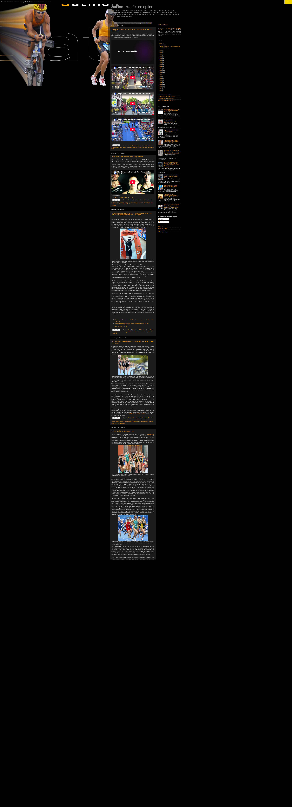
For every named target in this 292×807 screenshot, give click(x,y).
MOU (128, 742)
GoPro (119, 652)
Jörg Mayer (131, 731)
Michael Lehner (157, 637)
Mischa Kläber (175, 751)
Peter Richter (143, 639)
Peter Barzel (121, 759)
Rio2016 (113, 616)
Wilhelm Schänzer (166, 669)
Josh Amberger (120, 729)
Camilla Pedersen (119, 646)
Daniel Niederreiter (153, 695)
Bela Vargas (121, 680)
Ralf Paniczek (147, 762)
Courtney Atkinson (131, 647)
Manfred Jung (160, 742)
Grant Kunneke (128, 713)
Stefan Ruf (119, 774)
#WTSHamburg (141, 670)
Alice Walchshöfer (149, 630)
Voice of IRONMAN (149, 785)
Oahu (174, 755)
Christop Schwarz (161, 690)
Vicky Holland (149, 629)
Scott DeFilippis (175, 768)
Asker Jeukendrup (122, 632)
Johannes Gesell (175, 726)
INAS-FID (177, 718)
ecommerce (178, 791)
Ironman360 (117, 722)
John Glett (122, 728)
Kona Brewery (173, 735)
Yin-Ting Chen (131, 791)
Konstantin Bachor (135, 657)
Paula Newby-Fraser (172, 606)
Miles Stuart (164, 751)
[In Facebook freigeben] (117, 145)
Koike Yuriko (168, 735)
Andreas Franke (114, 676)
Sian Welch (146, 771)
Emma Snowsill (119, 421)
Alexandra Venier (143, 673)
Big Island (152, 604)
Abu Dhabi (131, 672)
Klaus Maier (126, 735)
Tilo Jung (150, 779)
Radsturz (179, 761)
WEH (174, 640)
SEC (152, 766)
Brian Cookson (157, 683)
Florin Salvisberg (151, 706)
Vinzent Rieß (125, 785)
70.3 (137, 607)
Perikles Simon (137, 639)
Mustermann (121, 575)
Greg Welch (178, 601)
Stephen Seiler (144, 774)
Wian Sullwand (156, 669)
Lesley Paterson (159, 624)
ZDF (141, 620)
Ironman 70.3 (142, 593)
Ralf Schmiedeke (151, 663)
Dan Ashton (124, 695)
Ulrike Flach (129, 784)
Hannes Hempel (141, 623)
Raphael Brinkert (171, 762)
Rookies (176, 765)
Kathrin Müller (175, 732)
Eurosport (128, 705)
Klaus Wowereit (151, 735)
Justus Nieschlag (173, 617)
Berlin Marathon (156, 680)
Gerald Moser (113, 712)
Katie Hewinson (117, 733)
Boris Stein (167, 645)
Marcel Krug (172, 624)
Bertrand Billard (122, 682)
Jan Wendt (123, 655)
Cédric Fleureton (159, 693)
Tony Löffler (147, 781)
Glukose (161, 712)
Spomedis (123, 772)
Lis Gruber (148, 739)
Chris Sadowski (125, 690)
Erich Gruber (147, 703)
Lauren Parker (150, 738)
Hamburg (137, 573)
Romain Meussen (171, 765)
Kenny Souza (152, 733)
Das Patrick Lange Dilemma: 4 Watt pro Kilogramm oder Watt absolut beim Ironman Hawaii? (171, 206)
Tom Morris (125, 781)
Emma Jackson (115, 147)
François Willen (117, 709)
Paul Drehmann (161, 758)
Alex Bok (161, 642)
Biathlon (147, 645)
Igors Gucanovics (177, 719)
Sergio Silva (178, 769)
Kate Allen (126, 624)
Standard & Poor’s (139, 772)
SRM (160, 766)
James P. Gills (135, 723)
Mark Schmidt (178, 624)
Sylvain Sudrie (171, 775)
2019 (160, 58)
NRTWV (170, 752)
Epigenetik (134, 703)
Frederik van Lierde (126, 614)
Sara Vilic (129, 768)
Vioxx (136, 785)
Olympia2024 (140, 756)
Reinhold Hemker (127, 627)
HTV (156, 607)
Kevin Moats (167, 733)
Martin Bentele (127, 619)
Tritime (160, 667)
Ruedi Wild (119, 766)
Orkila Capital (137, 662)
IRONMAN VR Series (127, 719)
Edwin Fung (134, 702)
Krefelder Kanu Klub (126, 736)
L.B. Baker (164, 736)
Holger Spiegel (170, 652)
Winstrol (179, 788)
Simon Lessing (167, 627)
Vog (144, 604)
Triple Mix (150, 782)
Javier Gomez (130, 612)
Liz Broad (173, 739)
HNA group (122, 715)
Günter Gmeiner (174, 713)
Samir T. (157, 665)
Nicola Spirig (153, 606)
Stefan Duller (161, 772)
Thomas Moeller (178, 778)
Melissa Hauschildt (158, 614)
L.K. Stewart (168, 736)
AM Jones (176, 670)
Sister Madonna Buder (162, 771)
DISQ (112, 695)
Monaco (112, 752)
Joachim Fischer (128, 726)
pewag (132, 792)
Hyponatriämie (164, 718)
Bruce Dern (121, 685)
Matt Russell (121, 746)
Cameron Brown (168, 616)
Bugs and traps (127, 601)
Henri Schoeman (151, 652)
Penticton (167, 612)
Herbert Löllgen (165, 716)
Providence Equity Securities (142, 761)
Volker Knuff (155, 785)
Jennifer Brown (133, 725)
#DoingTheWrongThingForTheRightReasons (123, 670)
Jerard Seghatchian (152, 725)
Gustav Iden (162, 713)
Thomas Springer (147, 640)
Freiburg (147, 650)
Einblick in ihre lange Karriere (136, 413)
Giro (117, 652)
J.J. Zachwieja (139, 722)
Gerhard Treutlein (174, 650)
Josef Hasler (172, 728)
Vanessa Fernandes (139, 575)
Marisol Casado (172, 597)
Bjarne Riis (151, 682)
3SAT (149, 670)
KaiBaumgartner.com (163, 231)
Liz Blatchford (178, 657)
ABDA (161, 670)
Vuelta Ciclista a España (136, 669)
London (142, 421)
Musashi (155, 752)
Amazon (131, 675)
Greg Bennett (137, 713)
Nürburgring (159, 755)
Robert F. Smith (114, 765)
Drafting (113, 600)
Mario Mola (175, 659)
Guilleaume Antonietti (156, 713)
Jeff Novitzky (140, 655)
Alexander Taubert (118, 673)
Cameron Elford (131, 686)
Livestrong (178, 609)
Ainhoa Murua (174, 672)
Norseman (132, 662)
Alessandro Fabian (155, 642)
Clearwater (113, 633)
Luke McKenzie (123, 637)
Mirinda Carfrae (119, 600)
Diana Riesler (165, 633)
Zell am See (146, 791)
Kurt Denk (138, 600)
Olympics (158, 606)
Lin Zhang (132, 739)
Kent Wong (162, 733)
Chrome (119, 692)
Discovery (117, 700)
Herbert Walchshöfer (159, 652)
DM (154, 647)
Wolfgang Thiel (123, 642)
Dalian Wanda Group (165, 601)
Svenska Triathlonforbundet (148, 775)
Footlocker (161, 706)
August (162, 44)
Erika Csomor (156, 703)
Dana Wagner (140, 695)
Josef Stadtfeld (178, 728)
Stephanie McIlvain (138, 774)
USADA (121, 601)
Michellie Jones (152, 612)
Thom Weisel (128, 667)
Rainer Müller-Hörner (128, 762)
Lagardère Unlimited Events (119, 738)
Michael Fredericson (174, 749)
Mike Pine (154, 751)
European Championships (122, 705)
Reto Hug (163, 663)
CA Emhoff (165, 685)
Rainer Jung (161, 639)
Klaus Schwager (132, 735)
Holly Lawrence (177, 652)
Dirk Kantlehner (146, 649)
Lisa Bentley (152, 739)
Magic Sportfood (132, 742)
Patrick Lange (134, 597)
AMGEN (118, 672)
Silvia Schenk (155, 771)
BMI (153, 613)
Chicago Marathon (166, 689)
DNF (140, 609)
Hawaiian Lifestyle (133, 593)
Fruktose (160, 709)
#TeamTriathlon (134, 670)
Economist (123, 702)
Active (118, 630)
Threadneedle (141, 779)
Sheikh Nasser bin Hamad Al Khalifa (137, 771)
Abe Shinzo (127, 672)
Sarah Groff (114, 423)
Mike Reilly (145, 626)
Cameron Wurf (175, 616)
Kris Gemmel (142, 657)
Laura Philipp (172, 636)
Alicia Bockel (170, 673)
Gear (175, 594)
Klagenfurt (142, 624)
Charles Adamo (138, 646)
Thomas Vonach (128, 779)
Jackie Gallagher (170, 722)
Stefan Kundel (173, 772)
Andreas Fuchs (163, 630)
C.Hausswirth (160, 685)
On (161, 626)
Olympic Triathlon (148, 421)
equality (117, 792)
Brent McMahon (150, 632)
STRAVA (145, 665)
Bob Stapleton (163, 682)
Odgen (177, 755)
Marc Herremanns (136, 637)
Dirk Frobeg (171, 699)
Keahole (132, 606)
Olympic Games (152, 756)
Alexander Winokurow (126, 673)
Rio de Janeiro (114, 665)
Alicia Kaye (175, 673)
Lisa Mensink (162, 739)
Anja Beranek (161, 620)
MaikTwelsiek (142, 742)
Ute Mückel (144, 784)
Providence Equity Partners (163, 619)
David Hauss (114, 649)
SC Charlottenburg (140, 766)
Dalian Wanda (135, 603)
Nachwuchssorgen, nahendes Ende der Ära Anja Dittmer (171, 186)
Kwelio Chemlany (158, 736)
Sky (167, 771)
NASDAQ (166, 752)
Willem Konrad (141, 788)
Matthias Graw (157, 746)
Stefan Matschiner (154, 666)
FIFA (132, 634)
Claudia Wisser (160, 593)
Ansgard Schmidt (138, 643)
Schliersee (155, 768)
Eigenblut (143, 702)
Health (117, 716)
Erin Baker (168, 703)
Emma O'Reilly (178, 649)
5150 (144, 613)
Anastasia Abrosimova (140, 675)
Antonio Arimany (114, 632)
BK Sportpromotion (138, 679)
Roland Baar (155, 765)
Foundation (173, 706)
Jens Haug (146, 725)
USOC (164, 782)
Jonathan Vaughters (161, 728)
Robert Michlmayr (126, 765)
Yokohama (136, 791)
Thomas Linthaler (171, 778)
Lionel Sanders (155, 603)
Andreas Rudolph (127, 676)
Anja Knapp (178, 599)
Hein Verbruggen (148, 623)
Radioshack (175, 761)
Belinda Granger (114, 645)
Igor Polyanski (170, 719)
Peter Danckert (131, 759)
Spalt (112, 772)
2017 (160, 62)
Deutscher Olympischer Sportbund (123, 699)
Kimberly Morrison (167, 656)
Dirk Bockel (118, 599)
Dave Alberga (175, 695)
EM (177, 633)
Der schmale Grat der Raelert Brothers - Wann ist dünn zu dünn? (171, 176)
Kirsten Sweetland (142, 147)
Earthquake (171, 649)
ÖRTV (149, 792)
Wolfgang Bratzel (151, 789)
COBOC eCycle (173, 685)
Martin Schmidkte (145, 745)
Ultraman (133, 784)
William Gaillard (152, 788)
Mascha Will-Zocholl (168, 745)
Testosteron (140, 640)
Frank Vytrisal (159, 708)
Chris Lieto (147, 622)
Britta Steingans (175, 683)
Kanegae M (114, 732)
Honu (135, 718)
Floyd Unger (156, 706)
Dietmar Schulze (152, 699)
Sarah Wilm (146, 768)
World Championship (136, 620)
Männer (163, 752)
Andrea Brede (166, 642)
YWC (123, 791)
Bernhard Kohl (114, 622)
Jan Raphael (160, 607)
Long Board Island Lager (119, 741)
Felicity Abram (146, 202)
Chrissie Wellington (170, 593)
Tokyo (162, 640)
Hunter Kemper (146, 653)
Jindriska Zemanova (121, 726)
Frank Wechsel (165, 708)
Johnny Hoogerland (138, 728)
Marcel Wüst (175, 742)
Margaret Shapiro (164, 659)
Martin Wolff (156, 745)
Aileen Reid (169, 672)
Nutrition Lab (154, 755)
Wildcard (132, 616)
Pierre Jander (149, 639)
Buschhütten (161, 616)
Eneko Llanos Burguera (116, 650)
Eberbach (113, 702)
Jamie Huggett (146, 723)
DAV (173, 693)
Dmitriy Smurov (153, 649)
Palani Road (164, 606)
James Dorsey (129, 723)
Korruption (179, 735)
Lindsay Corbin (143, 739)
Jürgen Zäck (139, 614)
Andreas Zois (152, 676)
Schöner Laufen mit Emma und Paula (122, 431)
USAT (171, 640)
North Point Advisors (148, 755)
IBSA (172, 718)
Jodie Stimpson (129, 203)
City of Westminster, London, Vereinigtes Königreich (140, 417)
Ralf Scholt (159, 762)
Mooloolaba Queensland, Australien (136, 329)
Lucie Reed (117, 637)
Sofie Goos (135, 666)
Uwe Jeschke (127, 616)
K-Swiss (136, 656)
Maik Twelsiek (150, 659)
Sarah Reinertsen (140, 768)
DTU (128, 332)
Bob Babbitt (156, 616)
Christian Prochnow (166, 613)
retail (135, 792)
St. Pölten (134, 772)
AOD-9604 (122, 672)
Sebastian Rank (132, 610)
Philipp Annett (169, 759)
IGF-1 (174, 718)
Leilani (171, 738)
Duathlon (124, 617)
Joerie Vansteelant (162, 726)
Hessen (165, 652)
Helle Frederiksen (156, 623)
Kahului (160, 731)
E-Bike (176, 700)
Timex (133, 667)
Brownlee (117, 685)
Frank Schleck (154, 708)
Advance (141, 642)
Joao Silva (165, 655)
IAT (150, 653)
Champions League (153, 689)
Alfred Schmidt (161, 673)
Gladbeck (141, 712)
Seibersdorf (163, 769)
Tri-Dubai (124, 782)
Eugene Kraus (114, 705)
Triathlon (136, 782)
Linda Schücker (137, 739)
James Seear (140, 723)
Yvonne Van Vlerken (129, 613)
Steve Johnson (162, 774)
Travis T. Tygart (151, 667)
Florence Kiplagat (144, 706)
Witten (112, 642)
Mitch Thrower (151, 626)
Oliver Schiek (123, 756)
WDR (142, 669)
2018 (160, 60)
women (141, 792)
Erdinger (123, 634)
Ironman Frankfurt (144, 573)
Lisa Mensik (157, 739)
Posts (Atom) (120, 582)
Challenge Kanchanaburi (129, 689)
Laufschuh (167, 636)
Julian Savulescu (159, 729)
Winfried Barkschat (166, 788)
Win (162, 788)
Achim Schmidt (142, 672)
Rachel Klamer (120, 627)
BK (134, 679)
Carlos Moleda (157, 632)
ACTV (169, 670)
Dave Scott (152, 607)
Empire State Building (122, 703)
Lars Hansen (140, 738)
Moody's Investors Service (131, 752)
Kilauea (136, 606)
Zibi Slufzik (150, 791)
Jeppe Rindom (147, 655)
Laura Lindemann (115, 604)
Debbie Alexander (122, 698)
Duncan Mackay (166, 700)
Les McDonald (152, 624)
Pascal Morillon (140, 758)
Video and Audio (155, 629)
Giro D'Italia (137, 712)
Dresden (151, 700)
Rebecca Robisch (155, 600)
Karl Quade (138, 732)
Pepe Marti (116, 759)
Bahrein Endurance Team (153, 679)
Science (113, 666)
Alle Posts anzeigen (147, 23)
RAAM (158, 761)
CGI (180, 645)
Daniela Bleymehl (156, 622)
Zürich (158, 791)
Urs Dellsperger (139, 784)
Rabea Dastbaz (169, 761)
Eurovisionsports (134, 705)
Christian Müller (131, 690)
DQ (117, 695)
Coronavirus (139, 633)
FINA (154, 705)
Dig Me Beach (157, 597)
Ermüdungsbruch (177, 703)
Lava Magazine (161, 738)
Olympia (125, 600)
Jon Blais (148, 728)
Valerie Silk (120, 669)
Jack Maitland (157, 722)
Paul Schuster (167, 758)
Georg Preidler (157, 650)
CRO (114, 686)
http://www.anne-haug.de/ (121, 326)
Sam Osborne (115, 768)
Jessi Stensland (159, 725)
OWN (172, 755)
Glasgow (144, 712)
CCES (177, 645)
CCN (168, 685)
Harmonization (161, 715)
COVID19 (113, 646)
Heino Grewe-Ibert (132, 716)
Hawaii (145, 591)
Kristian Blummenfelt (134, 736)
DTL (148, 607)
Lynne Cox (169, 741)
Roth (132, 575)
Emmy (142, 617)
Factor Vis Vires (163, 705)
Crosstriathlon (145, 633)
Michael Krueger (165, 660)
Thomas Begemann (138, 778)
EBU (168, 649)
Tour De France (115, 601)
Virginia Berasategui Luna (169, 629)
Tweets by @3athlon (163, 24)
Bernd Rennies (127, 645)
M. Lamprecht (178, 741)
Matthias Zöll (144, 600)
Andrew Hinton (164, 676)
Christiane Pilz (148, 690)
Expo (152, 705)
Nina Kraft (120, 639)
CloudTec (118, 633)
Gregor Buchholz (135, 601)
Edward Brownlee (128, 702)
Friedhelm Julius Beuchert (147, 709)
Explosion (149, 705)
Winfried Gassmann (173, 788)
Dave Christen (117, 696)
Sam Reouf (121, 768)
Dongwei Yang (135, 700)
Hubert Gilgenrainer (138, 653)
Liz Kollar (176, 739)
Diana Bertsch (140, 649)
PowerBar (161, 603)
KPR (114, 619)
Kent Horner (157, 733)
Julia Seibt (154, 729)
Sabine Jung (167, 766)
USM (162, 782)
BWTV (131, 609)
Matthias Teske (163, 746)
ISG (152, 653)
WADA (138, 596)
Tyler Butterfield (165, 667)
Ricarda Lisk (114, 333)
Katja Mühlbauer (151, 656)
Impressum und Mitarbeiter (164, 94)
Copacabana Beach (177, 692)
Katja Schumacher (159, 656)
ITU (146, 332)
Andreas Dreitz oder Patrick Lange (174, 675)
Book (116, 683)
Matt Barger (116, 746)
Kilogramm (173, 733)
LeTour (177, 636)
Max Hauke (139, 660)
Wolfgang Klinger (164, 789)
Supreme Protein (114, 775)
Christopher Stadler (115, 647)
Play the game (156, 639)
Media (115, 748)
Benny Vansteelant (149, 680)
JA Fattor (147, 722)
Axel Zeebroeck (125, 679)
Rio (180, 663)
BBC (155, 643)
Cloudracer (123, 633)
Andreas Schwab (139, 676)
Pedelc (177, 758)
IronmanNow (156, 653)
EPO (127, 617)
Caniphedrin (170, 686)
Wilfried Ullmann (131, 788)
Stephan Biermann (130, 774)
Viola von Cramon (131, 785)
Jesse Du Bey (153, 655)
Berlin (152, 616)
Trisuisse (157, 667)
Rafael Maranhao (114, 762)
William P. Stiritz (158, 788)
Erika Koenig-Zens (162, 703)
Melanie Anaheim (128, 748)
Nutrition (113, 603)
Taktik (124, 667)
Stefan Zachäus (124, 774)
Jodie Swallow (167, 617)
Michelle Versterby (139, 751)
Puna (149, 761)
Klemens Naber (125, 657)
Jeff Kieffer (122, 725)
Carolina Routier (175, 686)
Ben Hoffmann (137, 632)
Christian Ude (136, 690)
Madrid (122, 619)
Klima (179, 603)
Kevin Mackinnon (132, 624)
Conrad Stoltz (134, 633)
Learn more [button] (48, 2)
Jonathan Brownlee (133, 147)
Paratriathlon (143, 662)
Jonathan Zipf (164, 609)
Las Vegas (162, 636)
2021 (160, 55)
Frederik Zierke (139, 709)
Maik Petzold (143, 601)
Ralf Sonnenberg (164, 762)
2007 (160, 82)
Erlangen (172, 703)
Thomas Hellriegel (127, 603)
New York (176, 637)
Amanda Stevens (126, 675)
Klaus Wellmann (145, 735)
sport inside (138, 792)
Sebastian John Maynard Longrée (148, 769)
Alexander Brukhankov (129, 630)
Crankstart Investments (140, 647)
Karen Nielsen (127, 732)
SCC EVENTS (148, 766)
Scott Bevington (169, 768)
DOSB (155, 599)
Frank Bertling (124, 708)
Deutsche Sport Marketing (172, 698)
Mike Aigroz (145, 751)
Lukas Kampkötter (160, 741)
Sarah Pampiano (134, 768)
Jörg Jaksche (125, 731)
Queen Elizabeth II (153, 761)
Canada (136, 686)
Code (150, 692)
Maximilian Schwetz (124, 626)
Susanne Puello (121, 775)
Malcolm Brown (148, 742)
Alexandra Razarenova (135, 673)
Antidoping (167, 620)
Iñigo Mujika (130, 722)
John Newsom (132, 728)
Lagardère (147, 624)
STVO (164, 766)
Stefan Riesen (114, 774)
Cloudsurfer (128, 633)
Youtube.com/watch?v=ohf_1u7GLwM (123, 197)
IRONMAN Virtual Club (142, 719)
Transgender (145, 667)
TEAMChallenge (141, 597)
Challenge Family (133, 622)
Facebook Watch (136, 634)
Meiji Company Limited (121, 748)
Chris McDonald (119, 690)
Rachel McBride (139, 663)
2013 (160, 70)
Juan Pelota (125, 656)
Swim (161, 775)
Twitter (169, 640)
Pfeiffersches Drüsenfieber (151, 759)
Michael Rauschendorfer (175, 660)
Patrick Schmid (149, 662)
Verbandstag (113, 785)
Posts (161, 219)
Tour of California (165, 781)
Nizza (128, 662)
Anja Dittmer (118, 332)
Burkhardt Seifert (155, 685)
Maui (118, 610)
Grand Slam (123, 713)
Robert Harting (120, 765)
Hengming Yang (177, 634)
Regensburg (125, 607)
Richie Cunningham (175, 663)
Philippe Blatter (173, 612)
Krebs (118, 736)
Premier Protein (133, 663)
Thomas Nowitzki (114, 779)
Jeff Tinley (126, 725)
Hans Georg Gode (154, 715)
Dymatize (165, 649)
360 (147, 670)
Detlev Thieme (150, 698)
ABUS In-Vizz (165, 670)
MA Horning (121, 742)
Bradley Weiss (173, 645)
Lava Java (141, 599)
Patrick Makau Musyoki (148, 758)
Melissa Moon (150, 748)
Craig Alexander (165, 597)
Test (137, 640)
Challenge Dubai (121, 689)
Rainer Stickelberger (136, 762)
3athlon (157, 601)
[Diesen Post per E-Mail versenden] (113, 145)
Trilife (144, 782)
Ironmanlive (114, 606)
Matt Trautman (126, 746)
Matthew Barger (132, 746)
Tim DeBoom (155, 779)
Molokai (179, 751)
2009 (160, 78)
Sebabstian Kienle (151, 601)
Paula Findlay (147, 203)
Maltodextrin (155, 742)
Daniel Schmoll (159, 633)
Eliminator (161, 702)
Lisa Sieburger (168, 739)
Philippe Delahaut (176, 759)
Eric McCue (142, 703)
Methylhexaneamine (121, 749)
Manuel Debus (166, 742)
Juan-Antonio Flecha (144, 729)
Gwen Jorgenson (168, 713)
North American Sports (140, 755)
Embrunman (172, 702)
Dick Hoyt (132, 699)
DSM (119, 695)
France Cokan (178, 706)
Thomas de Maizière (134, 779)
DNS (156, 604)
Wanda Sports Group (148, 669)
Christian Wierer (171, 632)
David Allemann (143, 696)
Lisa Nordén (167, 607)
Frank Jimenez (135, 650)
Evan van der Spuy (141, 705)
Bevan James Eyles (129, 682)
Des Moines (138, 698)
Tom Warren (130, 781)
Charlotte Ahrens (154, 646)
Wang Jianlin (128, 620)
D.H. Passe (169, 693)
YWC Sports (126, 791)
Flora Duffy (117, 623)
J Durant (134, 722)
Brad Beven (129, 683)
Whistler (121, 788)
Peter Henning (136, 759)
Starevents (157, 772)
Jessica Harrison (159, 655)
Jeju (129, 725)
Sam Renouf (122, 640)
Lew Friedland (166, 624)
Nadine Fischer (175, 752)
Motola (149, 752)
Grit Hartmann (124, 652)
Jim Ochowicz (172, 725)
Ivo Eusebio (166, 653)
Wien (161, 669)
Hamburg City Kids (135, 715)
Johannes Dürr (171, 655)
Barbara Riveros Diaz (142, 420)
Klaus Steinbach (139, 735)
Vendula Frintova (126, 669)
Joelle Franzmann (155, 726)
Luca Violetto (142, 741)
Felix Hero (118, 706)
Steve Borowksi (150, 774)
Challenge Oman (137, 689)
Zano (139, 791)
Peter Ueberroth (143, 759)
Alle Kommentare (164, 221)
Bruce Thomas (134, 685)
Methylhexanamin (114, 749)
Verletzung (118, 785)
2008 (160, 80)
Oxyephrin (121, 758)
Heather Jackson (170, 634)
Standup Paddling (146, 666)
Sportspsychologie (128, 772)
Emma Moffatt (141, 332)
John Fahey (176, 655)
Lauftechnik (114, 575)
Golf (171, 712)
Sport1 (123, 616)
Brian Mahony (163, 683)
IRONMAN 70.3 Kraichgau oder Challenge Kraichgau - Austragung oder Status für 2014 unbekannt (172, 152)
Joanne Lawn (139, 726)
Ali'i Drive (166, 673)
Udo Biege (167, 782)
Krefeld (121, 736)
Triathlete (133, 782)
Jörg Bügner (131, 656)
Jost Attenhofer (126, 729)
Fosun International (166, 706)
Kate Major (145, 656)
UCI (129, 607)
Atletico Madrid (114, 679)
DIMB (150, 647)
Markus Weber (127, 745)
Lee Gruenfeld (166, 738)
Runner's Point (124, 766)
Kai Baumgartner (170, 28)
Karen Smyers (133, 732)
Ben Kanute (121, 645)
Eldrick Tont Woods (149, 702)
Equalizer (138, 703)
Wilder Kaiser (125, 788)
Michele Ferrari (170, 637)
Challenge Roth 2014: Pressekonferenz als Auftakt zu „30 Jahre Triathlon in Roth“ (171, 195)
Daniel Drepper (158, 647)
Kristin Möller (157, 636)
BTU (169, 643)
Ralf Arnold (143, 762)
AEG (115, 630)
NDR (120, 662)
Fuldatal (179, 709)
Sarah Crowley (118, 616)
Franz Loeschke (172, 708)
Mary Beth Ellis (134, 619)
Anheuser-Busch (130, 643)
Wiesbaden (133, 607)
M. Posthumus (114, 742)
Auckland (132, 632)
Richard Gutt (167, 663)
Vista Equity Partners (141, 785)
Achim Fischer (136, 672)
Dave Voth (138, 696)
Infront (179, 604)
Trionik (146, 782)
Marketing (116, 745)
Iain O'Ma (161, 719)
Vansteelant (165, 784)
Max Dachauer (151, 637)
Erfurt (175, 622)
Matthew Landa (138, 746)
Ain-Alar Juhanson (147, 642)
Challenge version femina (144, 689)
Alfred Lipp (157, 673)
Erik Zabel (129, 650)
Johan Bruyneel (126, 636)
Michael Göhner (158, 660)
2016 (160, 64)
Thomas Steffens (121, 779)
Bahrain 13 (146, 679)
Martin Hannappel (133, 745)
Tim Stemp (165, 779)
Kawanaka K (133, 733)
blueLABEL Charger (172, 791)
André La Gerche (170, 676)
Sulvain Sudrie (178, 774)
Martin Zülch (128, 660)
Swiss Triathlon (165, 775)
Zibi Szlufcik (178, 629)
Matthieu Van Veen (115, 626)
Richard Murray (172, 619)
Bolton (177, 682)
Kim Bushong (178, 733)
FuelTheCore (170, 709)
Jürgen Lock (145, 731)
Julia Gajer (134, 614)
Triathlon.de (141, 782)
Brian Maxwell (168, 683)
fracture (120, 792)
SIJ (154, 766)
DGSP (179, 693)
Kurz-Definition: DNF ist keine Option (166, 96)
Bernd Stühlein (133, 645)
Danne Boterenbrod (165, 695)
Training (125, 609)
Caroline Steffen (131, 600)
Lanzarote (126, 738)
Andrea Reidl (158, 675)
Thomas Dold (151, 778)
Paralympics (135, 758)
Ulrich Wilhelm (118, 784)
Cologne (152, 692)
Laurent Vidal (155, 738)
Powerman (127, 663)
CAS (146, 607)
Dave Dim (122, 696)
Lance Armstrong (151, 593)
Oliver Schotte (129, 756)
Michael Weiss (164, 637)
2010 (160, 76)
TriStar (120, 620)
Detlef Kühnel (119, 617)
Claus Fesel (178, 632)
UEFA (156, 782)
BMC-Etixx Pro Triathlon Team (162, 643)
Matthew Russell (151, 746)
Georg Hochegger (144, 634)
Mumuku (147, 606)
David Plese (169, 696)
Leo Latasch (174, 738)
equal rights (113, 792)
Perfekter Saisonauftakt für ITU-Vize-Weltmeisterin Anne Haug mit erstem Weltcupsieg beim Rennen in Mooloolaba (131, 214)
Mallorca (155, 659)
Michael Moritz (117, 751)
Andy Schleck (124, 643)
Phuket (117, 663)
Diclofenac (141, 699)
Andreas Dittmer (126, 420)
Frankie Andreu (141, 650)
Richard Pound (150, 627)
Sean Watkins (132, 769)
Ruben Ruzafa (133, 665)
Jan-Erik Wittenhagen (153, 723)
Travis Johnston (114, 782)
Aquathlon (144, 643)
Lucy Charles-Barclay (134, 659)
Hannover (149, 715)
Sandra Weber (128, 640)
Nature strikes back (159, 594)
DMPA (115, 695)
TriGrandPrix (129, 782)
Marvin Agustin (161, 745)
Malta (152, 742)
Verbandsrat (178, 784)
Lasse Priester (160, 657)
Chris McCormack (124, 596)
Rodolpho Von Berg (144, 765)
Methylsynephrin (129, 749)
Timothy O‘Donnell (170, 779)
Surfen (117, 620)
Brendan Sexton (151, 683)
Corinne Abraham (119, 693)
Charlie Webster (160, 689)
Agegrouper (122, 630)
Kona (130, 657)
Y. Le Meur (119, 791)
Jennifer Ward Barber (140, 725)
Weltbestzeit (178, 640)
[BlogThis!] (114, 145)
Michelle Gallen (133, 751)
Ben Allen (125, 680)
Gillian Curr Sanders (131, 712)
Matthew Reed (144, 746)
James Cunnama (174, 623)
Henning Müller (159, 716)
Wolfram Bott (129, 642)
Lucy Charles (173, 607)
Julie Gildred (165, 729)
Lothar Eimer (131, 741)
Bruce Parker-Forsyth (127, 685)
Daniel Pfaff (164, 647)
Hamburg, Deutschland (133, 145)
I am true (169, 718)
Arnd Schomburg (149, 643)
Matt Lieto (133, 660)
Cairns (122, 686)
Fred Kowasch (126, 709)
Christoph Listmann (168, 690)
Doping (124, 591)
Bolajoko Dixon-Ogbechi (171, 682)
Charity (133, 646)
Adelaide (160, 672)
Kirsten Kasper (114, 735)
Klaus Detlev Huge (118, 657)
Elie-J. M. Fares (156, 702)
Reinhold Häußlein (135, 627)
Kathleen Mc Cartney (169, 732)
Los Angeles (126, 741)
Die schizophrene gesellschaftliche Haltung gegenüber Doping (170, 121)
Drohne (154, 700)
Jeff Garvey (117, 725)
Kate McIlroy (151, 732)
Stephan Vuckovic (148, 610)
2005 (160, 86)
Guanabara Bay (149, 713)
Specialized (116, 772)
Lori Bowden (114, 659)
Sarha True (150, 768)
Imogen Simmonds (167, 623)
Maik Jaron (138, 742)
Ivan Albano (121, 722)
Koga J (164, 735)
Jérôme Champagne (119, 731)
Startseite (129, 579)
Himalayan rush (114, 718)
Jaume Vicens (171, 723)
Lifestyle (173, 657)
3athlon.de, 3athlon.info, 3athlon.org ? (167, 100)
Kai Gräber (140, 656)
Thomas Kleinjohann (163, 778)
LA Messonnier (173, 736)
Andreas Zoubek (158, 676)
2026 (160, 43)
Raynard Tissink (177, 762)
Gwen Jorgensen (123, 147)
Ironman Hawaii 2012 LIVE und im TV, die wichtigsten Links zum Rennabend (172, 110)
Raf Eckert (145, 663)
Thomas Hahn (156, 778)
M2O (118, 742)
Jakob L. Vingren (117, 723)
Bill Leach (147, 682)
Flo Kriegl (139, 706)
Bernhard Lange (174, 680)
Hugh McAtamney (139, 718)
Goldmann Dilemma (166, 712)
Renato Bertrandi (143, 627)
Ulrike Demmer (124, 784)
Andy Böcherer (118, 643)
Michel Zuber (122, 751)
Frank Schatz (148, 708)
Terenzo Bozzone (127, 629)
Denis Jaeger (133, 698)
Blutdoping (157, 645)
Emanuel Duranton (166, 702)
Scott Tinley (117, 666)
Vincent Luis (150, 147)
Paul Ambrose (155, 758)
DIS (164, 610)
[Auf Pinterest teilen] (119, 145)
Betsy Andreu (142, 645)
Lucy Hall (146, 741)
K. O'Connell (156, 731)
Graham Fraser (178, 712)
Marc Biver (171, 742)
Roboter (138, 765)
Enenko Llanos (129, 703)
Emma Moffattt (138, 202)
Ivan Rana (161, 653)
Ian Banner (165, 719)
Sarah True (133, 640)
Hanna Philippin (157, 609)
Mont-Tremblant (123, 752)
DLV (152, 647)
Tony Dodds (142, 781)
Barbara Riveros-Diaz (171, 679)
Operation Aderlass (166, 626)
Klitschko (161, 735)
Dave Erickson (126, 696)
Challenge (117, 597)
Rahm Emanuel (121, 762)
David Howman (164, 622)
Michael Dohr (156, 749)
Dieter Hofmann (169, 610)
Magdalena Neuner (143, 659)
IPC (180, 718)
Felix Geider (113, 706)
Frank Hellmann (131, 708)
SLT (142, 665)
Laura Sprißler (166, 657)
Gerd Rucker (123, 623)
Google (173, 712)
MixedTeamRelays (115, 662)
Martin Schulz (151, 745)
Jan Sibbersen (118, 655)
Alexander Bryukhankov (140, 630)
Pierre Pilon (117, 761)
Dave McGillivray (133, 696)
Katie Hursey (123, 733)
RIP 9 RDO (164, 761)
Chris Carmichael (162, 646)
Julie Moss (170, 729)
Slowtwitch (130, 666)
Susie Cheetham (127, 775)
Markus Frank (121, 745)
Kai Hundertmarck (165, 731)
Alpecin (121, 675)
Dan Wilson (135, 695)
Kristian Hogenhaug (142, 736)
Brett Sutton (141, 607)
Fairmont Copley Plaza (171, 705)
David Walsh (119, 649)
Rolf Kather (156, 627)
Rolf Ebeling (160, 765)
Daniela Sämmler (171, 647)
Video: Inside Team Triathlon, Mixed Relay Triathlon (127, 156)
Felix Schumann (123, 706)
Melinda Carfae (139, 748)
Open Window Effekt (164, 756)
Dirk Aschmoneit (159, 699)
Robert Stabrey (121, 665)
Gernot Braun (119, 712)
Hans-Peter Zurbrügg (131, 652)
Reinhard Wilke (124, 610)
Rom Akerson (165, 765)
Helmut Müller (146, 716)
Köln (152, 614)
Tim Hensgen (160, 779)
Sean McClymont (126, 769)
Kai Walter (127, 597)
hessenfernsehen (138, 613)
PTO (112, 609)
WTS (163, 600)
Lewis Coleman (123, 739)
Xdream (136, 616)
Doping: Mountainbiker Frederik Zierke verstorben (171, 130)
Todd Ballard (120, 781)
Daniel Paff (159, 695)
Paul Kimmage (131, 639)
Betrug (138, 645)
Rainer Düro (117, 609)
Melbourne (134, 748)
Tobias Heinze (119, 613)
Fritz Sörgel (151, 650)
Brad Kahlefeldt (135, 683)
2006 (160, 84)
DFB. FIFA (176, 693)
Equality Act (124, 650)
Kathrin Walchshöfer (147, 614)
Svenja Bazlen (121, 423)
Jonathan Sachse (153, 728)
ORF (170, 755)
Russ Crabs (129, 766)
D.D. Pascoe (164, 693)
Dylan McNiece (171, 700)
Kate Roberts (162, 732)
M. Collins (173, 741)
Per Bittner (169, 662)
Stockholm (173, 774)
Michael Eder (167, 749)
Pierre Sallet (121, 761)
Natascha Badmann (169, 600)
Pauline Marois (172, 758)
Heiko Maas (127, 716)
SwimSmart (118, 629)
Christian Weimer (177, 646)
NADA (148, 600)
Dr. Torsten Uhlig (146, 700)
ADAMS (172, 670)
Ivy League (126, 722)
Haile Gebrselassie (128, 715)
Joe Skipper (149, 726)
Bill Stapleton (152, 645)
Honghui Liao (131, 718)
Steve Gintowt (156, 774)
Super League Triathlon (169, 666)
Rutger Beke (116, 640)
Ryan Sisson (134, 766)
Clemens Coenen (123, 647)
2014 (160, 68)
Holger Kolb (126, 718)
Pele (121, 604)
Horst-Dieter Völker (130, 653)
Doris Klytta (141, 700)
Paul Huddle (155, 662)
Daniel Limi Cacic (146, 695)
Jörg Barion (137, 612)
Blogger (163, 796)
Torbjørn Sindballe (138, 667)
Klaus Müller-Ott (134, 599)
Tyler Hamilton (172, 667)
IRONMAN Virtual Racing (152, 719)
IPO (131, 614)
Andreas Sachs (133, 676)
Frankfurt (123, 597)
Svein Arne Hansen (134, 775)
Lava (170, 657)
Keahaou (127, 606)
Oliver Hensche (118, 756)
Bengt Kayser (135, 680)
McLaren (144, 660)
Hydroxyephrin (159, 718)
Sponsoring (113, 620)
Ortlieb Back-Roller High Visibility (174, 756)
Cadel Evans (118, 686)
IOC (150, 603)
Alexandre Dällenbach (150, 673)
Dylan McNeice (160, 649)
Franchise (120, 708)
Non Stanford (147, 619)
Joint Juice (144, 728)
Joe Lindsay (144, 726)
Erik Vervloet (146, 617)
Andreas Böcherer (157, 610)
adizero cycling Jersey (164, 791)
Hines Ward (119, 718)
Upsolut (124, 620)
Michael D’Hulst (162, 749)
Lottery (123, 659)
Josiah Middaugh (119, 624)
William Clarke (146, 788)
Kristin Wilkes (148, 736)
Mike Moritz (150, 751)
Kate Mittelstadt (157, 732)
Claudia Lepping (130, 692)
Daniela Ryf (168, 596)
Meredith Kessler (175, 748)
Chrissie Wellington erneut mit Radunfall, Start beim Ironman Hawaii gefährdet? (171, 141)
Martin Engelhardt (149, 594)
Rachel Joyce (168, 603)
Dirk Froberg (176, 699)
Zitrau (153, 791)
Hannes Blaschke (143, 715)
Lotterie (113, 637)
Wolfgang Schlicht (170, 789)
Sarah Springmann (177, 665)
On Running (157, 756)
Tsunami (153, 782)
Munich (152, 752)
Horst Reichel (123, 653)
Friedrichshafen (155, 709)
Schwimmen (164, 768)
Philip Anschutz (159, 759)
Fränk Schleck (164, 709)
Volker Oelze (160, 785)
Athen (128, 632)
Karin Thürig (143, 636)
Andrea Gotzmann (173, 642)
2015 (160, 66)
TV (153, 596)
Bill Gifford (143, 682)
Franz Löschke (145, 603)
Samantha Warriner (151, 665)
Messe (179, 748)
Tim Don (153, 640)
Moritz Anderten (145, 752)
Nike (116, 639)
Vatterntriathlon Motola (172, 784)
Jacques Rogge (172, 653)
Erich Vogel (152, 703)
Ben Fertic (136, 609)
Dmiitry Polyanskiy (123, 700)
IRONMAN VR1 (135, 719)
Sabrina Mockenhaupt (174, 766)
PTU (127, 758)
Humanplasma (145, 718)
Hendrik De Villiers (152, 716)
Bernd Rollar (178, 620)
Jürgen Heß (140, 731)
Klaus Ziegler (156, 735)
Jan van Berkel (129, 655)
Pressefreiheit (154, 619)
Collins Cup (172, 613)
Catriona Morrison (128, 646)
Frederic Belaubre (132, 709)
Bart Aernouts (172, 620)
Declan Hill (128, 698)
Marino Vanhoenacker (162, 599)
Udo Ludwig (171, 782)
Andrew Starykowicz (154, 620)
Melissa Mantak (145, 748)
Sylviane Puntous (177, 775)
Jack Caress (151, 722)
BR (143, 679)
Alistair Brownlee (148, 145)
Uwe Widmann (152, 784)
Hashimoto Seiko (174, 715)
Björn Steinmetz (149, 597)
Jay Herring (177, 723)
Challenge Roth (141, 622)
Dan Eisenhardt (130, 695)
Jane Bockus (160, 723)
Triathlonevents (150, 434)
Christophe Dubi (114, 692)
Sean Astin (121, 769)
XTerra (117, 596)
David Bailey (148, 696)
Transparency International (173, 781)
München (159, 612)
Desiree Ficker (144, 698)
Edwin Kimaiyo (139, 702)
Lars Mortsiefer (148, 657)
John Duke (118, 728)
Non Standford (133, 755)
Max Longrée (168, 746)
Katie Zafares (128, 733)
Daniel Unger (160, 604)
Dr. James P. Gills (172, 633)
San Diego (125, 768)
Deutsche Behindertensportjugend (159, 698)
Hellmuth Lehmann (140, 716)
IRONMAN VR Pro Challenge (117, 719)
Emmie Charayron (114, 703)
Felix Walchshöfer (120, 594)
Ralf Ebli (150, 332)
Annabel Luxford (177, 630)
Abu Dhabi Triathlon (142, 616)
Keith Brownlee (143, 733)
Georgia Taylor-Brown (165, 650)
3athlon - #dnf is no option (132, 7)
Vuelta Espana (170, 785)
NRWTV (179, 607)
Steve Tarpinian (168, 774)
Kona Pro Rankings (150, 636)
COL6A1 (177, 685)
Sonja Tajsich (119, 603)
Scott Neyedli (116, 769)
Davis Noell (116, 698)
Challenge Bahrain (114, 689)
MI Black (125, 742)
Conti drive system (169, 692)
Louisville (127, 659)
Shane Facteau (127, 771)
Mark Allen (114, 610)
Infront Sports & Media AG (116, 636)
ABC (158, 670)
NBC (163, 612)
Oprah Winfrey (165, 614)
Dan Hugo (153, 633)
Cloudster (147, 692)
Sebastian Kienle (159, 596)
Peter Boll (126, 759)
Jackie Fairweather (163, 722)
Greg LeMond (129, 623)
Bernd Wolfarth (168, 680)
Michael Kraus (132, 626)
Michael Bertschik (150, 749)
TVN (122, 667)
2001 (160, 90)
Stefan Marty (178, 772)
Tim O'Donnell (158, 640)
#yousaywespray (135, 642)
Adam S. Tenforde (155, 672)
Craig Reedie (147, 693)
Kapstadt (118, 732)
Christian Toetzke (164, 632)
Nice (126, 662)
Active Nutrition (148, 672)
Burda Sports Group (147, 685)
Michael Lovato (139, 626)
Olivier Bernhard (135, 756)
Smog (174, 771)
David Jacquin (164, 696)
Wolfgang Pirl (117, 642)
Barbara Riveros (174, 643)
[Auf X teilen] (116, 145)
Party (169, 614)
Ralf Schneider (153, 762)
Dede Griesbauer (126, 649)
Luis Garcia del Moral (152, 741)
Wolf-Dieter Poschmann (137, 789)
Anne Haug (124, 332)
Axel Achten (119, 679)
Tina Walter (176, 779)
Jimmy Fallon (178, 725)
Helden (150, 617)
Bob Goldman (158, 682)
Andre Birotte (153, 675)
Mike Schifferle (159, 751)
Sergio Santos (173, 769)
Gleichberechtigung (150, 712)
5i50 (151, 670)
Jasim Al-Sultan (166, 723)
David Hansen (159, 696)
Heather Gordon (121, 716)
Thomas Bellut (145, 778)
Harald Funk (138, 652)
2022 (160, 52)
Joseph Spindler (114, 729)
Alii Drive (147, 604)
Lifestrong (128, 739)
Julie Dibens (137, 636)
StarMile (149, 772)
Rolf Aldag (178, 619)
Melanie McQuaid (150, 660)
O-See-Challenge (165, 755)
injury (128, 792)
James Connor (123, 723)
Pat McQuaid (124, 639)
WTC (149, 591)
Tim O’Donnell (135, 629)
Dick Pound (137, 699)
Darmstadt (171, 695)
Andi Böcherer (147, 675)
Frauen (122, 709)
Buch (138, 685)
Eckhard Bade (118, 702)
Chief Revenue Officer (174, 689)
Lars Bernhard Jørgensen (133, 738)
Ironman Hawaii (137, 591)
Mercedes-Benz (168, 748)
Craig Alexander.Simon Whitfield (139, 693)
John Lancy (127, 728)
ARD (129, 609)
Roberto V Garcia (133, 765)
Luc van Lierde (144, 612)
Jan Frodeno (154, 591)
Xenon (116, 791)
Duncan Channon (159, 700)
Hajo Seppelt (135, 623)
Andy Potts (149, 616)
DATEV (146, 647)
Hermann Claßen (171, 716)
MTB (131, 637)
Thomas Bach (139, 604)
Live (180, 636)
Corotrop (124, 693)
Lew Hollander (117, 739)
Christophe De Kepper (176, 690)
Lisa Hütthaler (171, 609)
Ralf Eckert (133, 596)
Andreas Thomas (146, 676)
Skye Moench (170, 771)
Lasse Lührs (153, 657)
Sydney (122, 629)
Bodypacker (162, 645)
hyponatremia (124, 792)
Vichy (122, 785)
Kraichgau (118, 619)
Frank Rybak (143, 708)
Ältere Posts (150, 579)
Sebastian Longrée (124, 666)
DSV (121, 695)
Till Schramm (146, 779)
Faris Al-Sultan (140, 594)
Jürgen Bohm (135, 731)
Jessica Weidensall (166, 725)
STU (162, 766)
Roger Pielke (150, 765)
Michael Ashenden (143, 749)
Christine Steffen (155, 690)
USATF (159, 782)
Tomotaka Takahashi (136, 781)
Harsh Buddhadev (167, 715)
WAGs (177, 785)
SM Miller (156, 766)
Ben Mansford (130, 680)
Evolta (146, 705)
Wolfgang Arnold (145, 789)
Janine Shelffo (135, 655)
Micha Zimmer (137, 749)
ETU (140, 603)
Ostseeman (113, 758)
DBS (149, 633)
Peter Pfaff (168, 594)
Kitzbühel (138, 624)
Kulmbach (153, 736)
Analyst (134, 675)
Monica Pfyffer (117, 752)
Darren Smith (178, 647)
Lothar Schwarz (137, 741)
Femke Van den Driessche (132, 706)
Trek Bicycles (120, 782)
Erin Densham (128, 634)
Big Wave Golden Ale (137, 682)
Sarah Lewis (169, 665)
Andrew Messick (176, 591)
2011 (160, 74)
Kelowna (148, 733)
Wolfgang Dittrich (158, 789)
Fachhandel (158, 705)
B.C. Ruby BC (131, 679)
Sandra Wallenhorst (163, 665)
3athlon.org (172, 29)
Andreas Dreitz (156, 630)
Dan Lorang (144, 609)
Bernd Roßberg (162, 680)
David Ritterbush (175, 696)
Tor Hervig (152, 781)
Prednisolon (134, 761)
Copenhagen (113, 693)
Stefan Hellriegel (167, 772)
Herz (175, 716)
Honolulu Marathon (115, 653)
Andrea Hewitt (114, 202)
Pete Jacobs (178, 600)
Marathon (159, 659)
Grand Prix (118, 713)
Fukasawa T (175, 709)
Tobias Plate (116, 781)
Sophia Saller (178, 771)
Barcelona (177, 679)
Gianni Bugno (124, 712)
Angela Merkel (170, 630)
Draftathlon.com (161, 230)
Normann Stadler (166, 591)
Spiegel (119, 772)
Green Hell (133, 713)
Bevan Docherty (148, 571)
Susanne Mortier (177, 666)
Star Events (145, 772)
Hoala (123, 718)
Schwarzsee (159, 768)
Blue (154, 682)
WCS (112, 148)
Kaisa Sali (176, 731)
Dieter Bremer (146, 699)
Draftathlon (150, 609)
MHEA (128, 637)
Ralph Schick (158, 663)
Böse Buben (120, 622)
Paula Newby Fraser (162, 662)
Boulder (125, 683)
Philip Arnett (165, 759)
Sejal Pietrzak (168, 769)
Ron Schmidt (127, 665)
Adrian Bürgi (164, 672)
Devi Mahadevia (133, 649)
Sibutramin (150, 771)
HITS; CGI (118, 715)
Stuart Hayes (160, 666)
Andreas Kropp (120, 676)
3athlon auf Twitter (162, 228)
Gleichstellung (156, 712)
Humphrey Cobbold (152, 718)
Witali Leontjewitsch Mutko (116, 789)
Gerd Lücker (157, 634)
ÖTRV (112, 630)
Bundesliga (142, 685)
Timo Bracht (171, 599)
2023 (160, 50)
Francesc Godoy (114, 708)
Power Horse (129, 761)
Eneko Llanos (170, 622)
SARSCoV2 (138, 665)
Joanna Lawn (133, 726)
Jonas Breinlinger (119, 656)
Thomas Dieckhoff (148, 599)
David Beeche (153, 696)
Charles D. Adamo (146, 646)
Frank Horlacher (137, 708)
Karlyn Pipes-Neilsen (145, 732)
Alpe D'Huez (117, 675)
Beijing (179, 643)
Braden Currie (143, 632)
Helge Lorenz (144, 652)
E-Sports (179, 700)
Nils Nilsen (120, 755)
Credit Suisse (152, 693)
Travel (179, 781)
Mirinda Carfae (169, 751)
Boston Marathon (120, 683)
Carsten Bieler (126, 622)
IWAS (158, 719)
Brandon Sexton (123, 202)
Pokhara (125, 761)
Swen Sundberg (156, 775)
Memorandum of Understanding (159, 748)
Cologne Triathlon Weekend (160, 692)
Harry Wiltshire (163, 634)
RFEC (161, 761)
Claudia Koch (123, 692)
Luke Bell (165, 741)
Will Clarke (136, 788)
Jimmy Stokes (114, 726)
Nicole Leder (157, 626)
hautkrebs (176, 669)
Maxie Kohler (173, 746)
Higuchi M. (179, 716)
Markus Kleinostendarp (120, 660)
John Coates (132, 636)
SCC (145, 766)
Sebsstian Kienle (158, 769)
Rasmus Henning (168, 639)
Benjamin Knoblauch (142, 680)
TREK (119, 667)
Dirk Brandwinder (165, 699)
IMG (161, 623)
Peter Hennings (175, 662)
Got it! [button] (288, 2)
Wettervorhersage (116, 788)
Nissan (128, 755)
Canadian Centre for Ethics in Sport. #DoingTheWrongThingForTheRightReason (152, 686)
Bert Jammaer (116, 682)
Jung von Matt (174, 729)
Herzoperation (155, 617)
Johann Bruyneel (169, 726)
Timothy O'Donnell (142, 629)
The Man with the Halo (130, 778)
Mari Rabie (171, 659)
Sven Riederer (114, 667)
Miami (133, 749)
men (130, 792)
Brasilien (146, 683)
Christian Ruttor (169, 646)
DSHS (151, 622)
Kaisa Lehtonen (171, 731)
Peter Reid (125, 604)
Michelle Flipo (127, 751)
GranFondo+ (113, 713)
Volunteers (165, 785)
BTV (172, 594)
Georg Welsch (151, 634)
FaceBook (119, 614)
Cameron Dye (125, 686)
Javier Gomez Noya (120, 203)
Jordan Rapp (167, 728)
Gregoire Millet (143, 713)
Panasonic (131, 758)
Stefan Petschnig (173, 627)
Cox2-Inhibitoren (130, 693)
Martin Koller (139, 745)
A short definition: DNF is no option (166, 98)
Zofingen (172, 669)
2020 (160, 56)
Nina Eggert (125, 755)
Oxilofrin (117, 758)
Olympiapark (146, 756)
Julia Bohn (150, 729)
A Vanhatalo (155, 670)
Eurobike (172, 601)
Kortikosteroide (114, 736)
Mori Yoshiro (139, 752)
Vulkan (174, 785)
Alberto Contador (146, 620)
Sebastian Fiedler (138, 769)
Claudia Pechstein (136, 692)
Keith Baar (138, 733)
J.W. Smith (144, 722)
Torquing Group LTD (157, 781)
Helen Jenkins (136, 421)
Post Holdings (122, 663)
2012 (160, 72)
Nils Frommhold (141, 619)
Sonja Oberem (140, 610)
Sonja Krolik (140, 666)
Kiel (170, 733)
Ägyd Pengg (145, 792)
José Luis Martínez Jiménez (134, 729)
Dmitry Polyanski (130, 700)
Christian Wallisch (142, 690)
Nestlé (123, 662)
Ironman (114, 591)
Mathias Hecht (174, 745)
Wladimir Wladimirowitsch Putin (127, 789)
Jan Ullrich (123, 612)
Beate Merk (116, 680)
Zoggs (156, 791)
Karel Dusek (122, 732)
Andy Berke (176, 676)
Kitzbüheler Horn (174, 656)
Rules (121, 609)
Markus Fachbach (143, 637)
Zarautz (141, 791)
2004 (160, 88)
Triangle (165, 640)
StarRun (152, 772)
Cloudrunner (142, 692)
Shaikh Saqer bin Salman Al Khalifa (117, 771)
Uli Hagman (176, 782)
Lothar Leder (119, 659)
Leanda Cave (141, 606)
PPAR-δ (125, 758)
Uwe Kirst (148, 784)
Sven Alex (140, 775)
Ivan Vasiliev (161, 617)
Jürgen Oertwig (151, 731)
